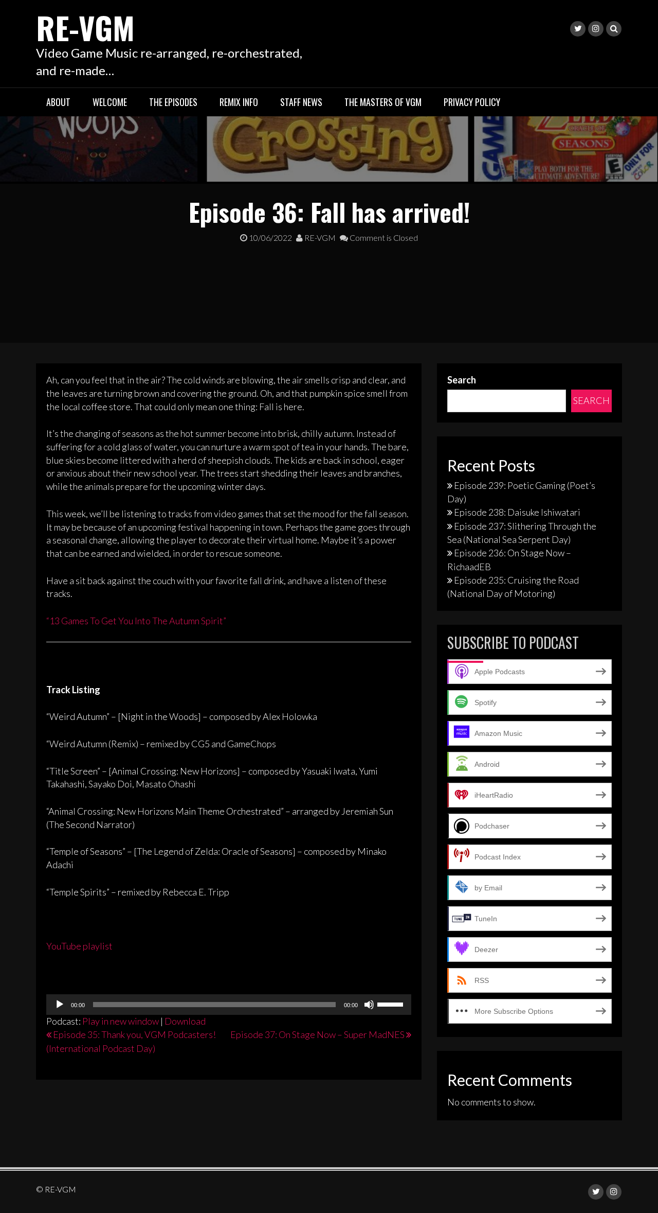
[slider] (391, 1003)
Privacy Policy (472, 102)
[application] (228, 1004)
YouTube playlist (79, 946)
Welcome (110, 102)
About (58, 102)
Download (185, 1021)
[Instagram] (596, 29)
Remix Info (239, 102)
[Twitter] (578, 29)
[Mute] (369, 1004)
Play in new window (120, 1021)
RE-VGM (85, 27)
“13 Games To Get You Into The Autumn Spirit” (136, 620)
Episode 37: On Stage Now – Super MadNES (317, 1034)
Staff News (301, 102)
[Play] (59, 1004)
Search (461, 379)
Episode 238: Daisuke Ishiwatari (517, 512)
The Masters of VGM (383, 102)
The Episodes (173, 102)
